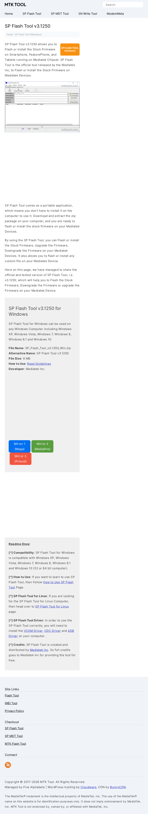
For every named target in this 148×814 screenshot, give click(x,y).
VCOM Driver (33, 631)
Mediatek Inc (39, 650)
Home (10, 34)
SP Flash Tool (14, 728)
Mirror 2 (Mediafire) (42, 446)
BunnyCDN (118, 787)
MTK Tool (15, 4)
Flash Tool (12, 695)
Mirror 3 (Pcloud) (20, 458)
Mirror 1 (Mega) (19, 446)
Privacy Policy (14, 711)
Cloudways (89, 787)
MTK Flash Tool (15, 743)
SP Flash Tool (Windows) (28, 34)
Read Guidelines (39, 364)
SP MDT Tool (14, 736)
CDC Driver (52, 631)
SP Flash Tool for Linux (52, 606)
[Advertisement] (37, 168)
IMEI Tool (11, 703)
